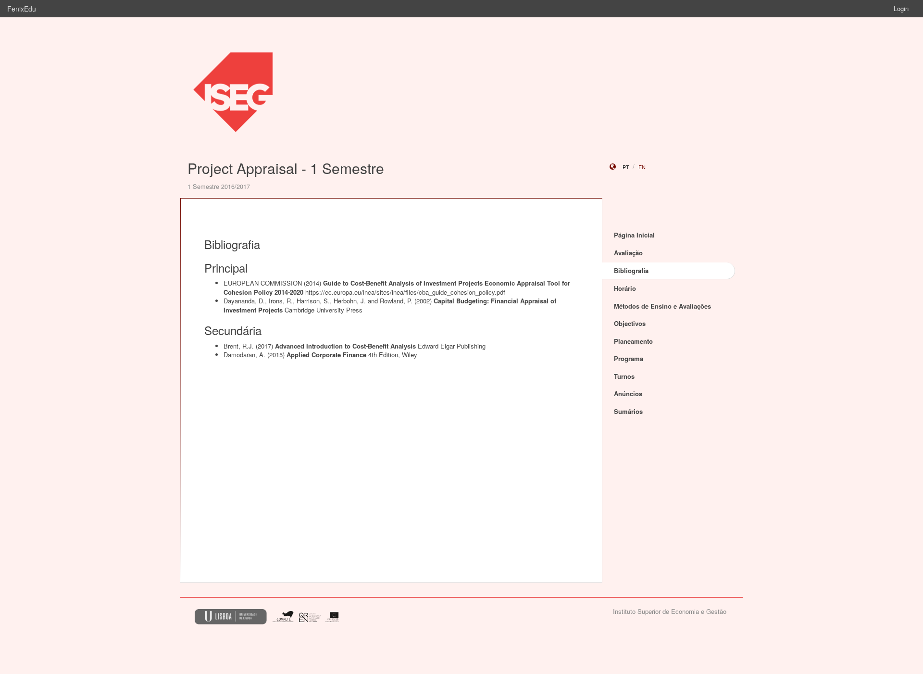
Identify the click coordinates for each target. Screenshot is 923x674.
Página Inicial (634, 234)
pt (626, 167)
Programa (628, 358)
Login (901, 8)
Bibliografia (631, 270)
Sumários (628, 411)
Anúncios (628, 393)
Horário (625, 288)
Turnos (624, 376)
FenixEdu (21, 8)
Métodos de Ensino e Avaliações (662, 306)
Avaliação (628, 252)
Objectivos (630, 323)
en (642, 167)
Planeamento (633, 341)
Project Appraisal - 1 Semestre (285, 168)
